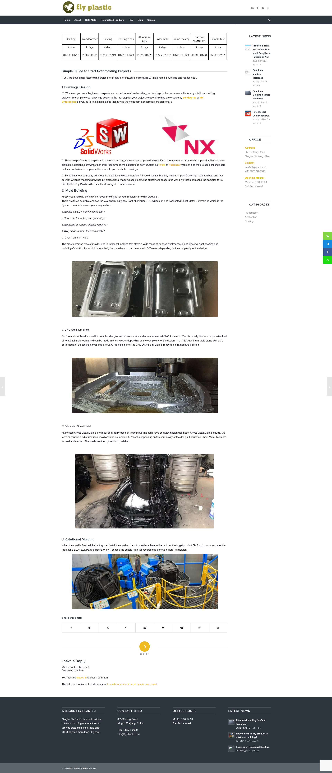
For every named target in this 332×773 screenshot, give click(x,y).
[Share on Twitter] (89, 628)
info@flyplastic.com (256, 167)
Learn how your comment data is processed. (132, 684)
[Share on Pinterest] (126, 628)
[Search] (268, 20)
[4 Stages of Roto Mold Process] (329, 386)
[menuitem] (66, 20)
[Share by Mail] (218, 628)
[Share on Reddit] (200, 628)
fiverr (162, 165)
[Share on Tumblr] (163, 628)
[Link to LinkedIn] (252, 7)
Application (251, 217)
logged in (82, 677)
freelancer (175, 165)
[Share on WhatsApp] (108, 628)
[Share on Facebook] (71, 628)
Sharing (249, 221)
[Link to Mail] (262, 7)
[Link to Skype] (268, 7)
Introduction (251, 212)
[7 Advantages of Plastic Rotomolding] (2, 386)
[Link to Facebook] (257, 7)
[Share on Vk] (181, 628)
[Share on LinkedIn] (145, 628)
